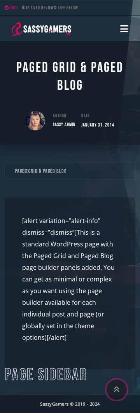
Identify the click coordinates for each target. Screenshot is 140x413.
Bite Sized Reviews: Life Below (50, 8)
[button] (124, 28)
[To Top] (116, 389)
